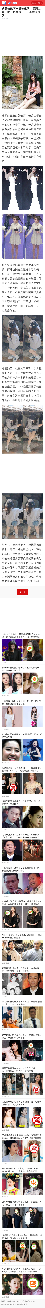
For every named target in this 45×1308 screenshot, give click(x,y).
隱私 (22, 1304)
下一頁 (23, 592)
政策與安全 (12, 1304)
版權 (25, 1304)
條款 (18, 1304)
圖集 (34, 3)
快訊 (40, 3)
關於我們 (4, 1304)
